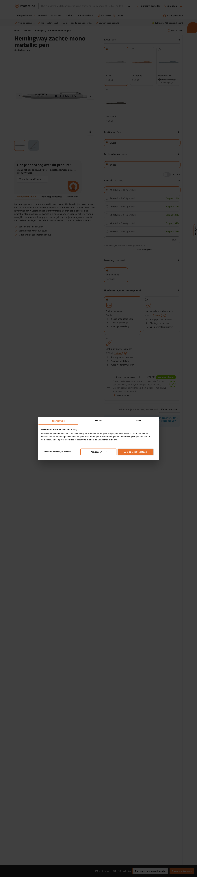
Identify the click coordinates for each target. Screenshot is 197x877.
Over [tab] (138, 420)
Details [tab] (98, 420)
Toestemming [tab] (58, 421)
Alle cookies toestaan (135, 451)
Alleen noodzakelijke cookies (57, 451)
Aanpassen (96, 451)
